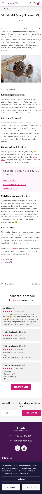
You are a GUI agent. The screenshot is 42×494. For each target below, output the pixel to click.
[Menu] (3, 3)
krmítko (16, 248)
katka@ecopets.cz (23, 440)
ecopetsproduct (24, 448)
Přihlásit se (31, 413)
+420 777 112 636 (23, 435)
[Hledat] (30, 3)
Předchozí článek (7, 284)
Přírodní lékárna (9, 180)
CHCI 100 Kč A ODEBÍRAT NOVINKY (21, 483)
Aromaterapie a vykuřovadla (14, 184)
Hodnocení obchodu (21, 296)
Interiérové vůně (10, 188)
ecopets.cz (17, 448)
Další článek (36, 284)
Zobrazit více (21, 387)
